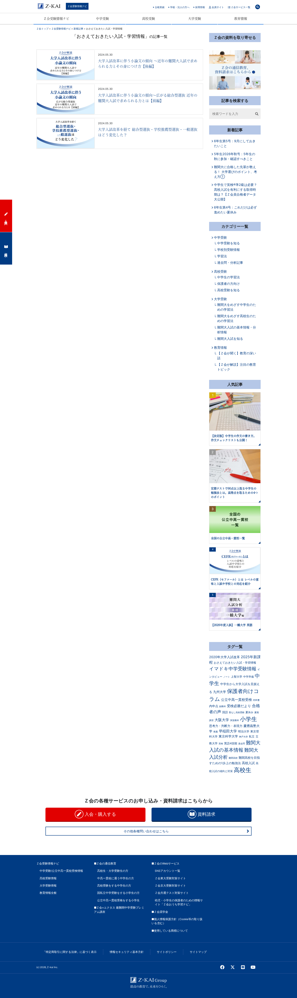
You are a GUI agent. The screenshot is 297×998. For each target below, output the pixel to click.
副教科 (222, 706)
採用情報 (200, 7)
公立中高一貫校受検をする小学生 (118, 900)
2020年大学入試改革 (224, 657)
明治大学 (243, 731)
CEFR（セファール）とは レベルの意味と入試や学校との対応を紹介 (235, 581)
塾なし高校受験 (236, 712)
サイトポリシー (167, 952)
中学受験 (102, 18)
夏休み (249, 712)
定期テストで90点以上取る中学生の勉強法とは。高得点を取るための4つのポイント (234, 492)
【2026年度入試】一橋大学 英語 (231, 625)
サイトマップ (198, 952)
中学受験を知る (228, 243)
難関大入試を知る (230, 339)
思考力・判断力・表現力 (225, 726)
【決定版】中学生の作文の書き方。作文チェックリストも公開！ (233, 438)
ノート (226, 677)
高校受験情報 (48, 878)
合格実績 (159, 7)
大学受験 (194, 18)
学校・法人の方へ (180, 7)
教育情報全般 (48, 892)
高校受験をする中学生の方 (114, 885)
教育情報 (240, 18)
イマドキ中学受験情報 (232, 669)
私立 (252, 736)
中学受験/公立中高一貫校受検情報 (61, 870)
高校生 (242, 769)
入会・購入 (6, 219)
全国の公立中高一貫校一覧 (228, 538)
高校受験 (148, 18)
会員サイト (217, 7)
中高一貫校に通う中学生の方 (115, 878)
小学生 (248, 719)
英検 (221, 743)
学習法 (222, 256)
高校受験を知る (228, 290)
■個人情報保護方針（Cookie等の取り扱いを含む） (177, 921)
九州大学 (219, 692)
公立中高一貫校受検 (236, 700)
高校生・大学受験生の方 (112, 870)
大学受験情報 (48, 885)
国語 (225, 712)
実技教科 (234, 720)
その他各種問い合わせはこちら (146, 831)
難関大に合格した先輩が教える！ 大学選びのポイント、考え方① (235, 172)
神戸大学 (243, 736)
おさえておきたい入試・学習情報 (235, 662)
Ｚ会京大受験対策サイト (170, 885)
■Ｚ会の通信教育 (105, 863)
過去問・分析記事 (230, 263)
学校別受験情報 (228, 250)
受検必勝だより (239, 706)
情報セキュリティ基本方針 (127, 952)
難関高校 (233, 758)
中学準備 (248, 676)
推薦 (215, 731)
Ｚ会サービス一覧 (240, 7)
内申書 (256, 700)
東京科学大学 (228, 736)
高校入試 (248, 763)
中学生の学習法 (228, 277)
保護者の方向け (228, 284)
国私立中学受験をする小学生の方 (118, 892)
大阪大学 (222, 719)
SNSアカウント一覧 (167, 870)
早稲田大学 (228, 731)
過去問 (241, 743)
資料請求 (205, 814)
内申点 (213, 706)
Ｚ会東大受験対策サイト (170, 878)
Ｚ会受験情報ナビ (77, 6)
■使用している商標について (170, 930)
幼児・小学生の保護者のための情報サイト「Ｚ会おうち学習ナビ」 (179, 902)
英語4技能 (230, 743)
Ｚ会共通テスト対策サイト (172, 892)
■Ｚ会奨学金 (160, 911)
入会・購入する (99, 814)
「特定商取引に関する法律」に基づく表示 (70, 952)
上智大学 (236, 676)
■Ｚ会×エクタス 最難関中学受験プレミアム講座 (119, 909)
